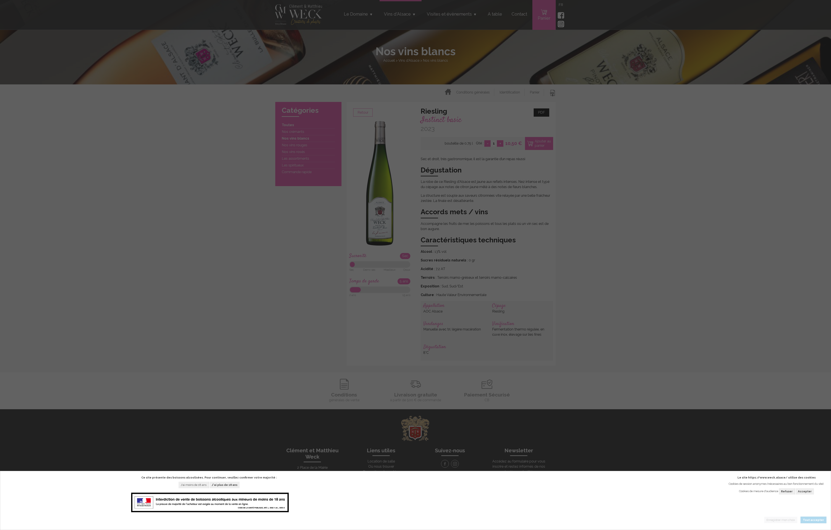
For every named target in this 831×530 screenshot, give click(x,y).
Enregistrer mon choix (781, 520)
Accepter (805, 491)
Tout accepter (813, 520)
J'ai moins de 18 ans (193, 485)
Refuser (787, 491)
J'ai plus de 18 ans (224, 485)
